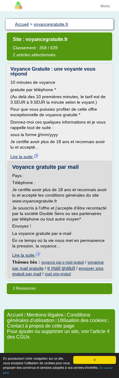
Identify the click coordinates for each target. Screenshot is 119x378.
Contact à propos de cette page (40, 325)
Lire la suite (22, 156)
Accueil (15, 314)
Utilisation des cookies (82, 320)
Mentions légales (45, 314)
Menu (105, 6)
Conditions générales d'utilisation (48, 317)
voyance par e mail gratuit (62, 262)
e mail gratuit (61, 268)
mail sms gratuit (58, 274)
